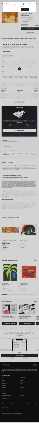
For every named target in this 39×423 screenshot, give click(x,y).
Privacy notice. (22, 6)
